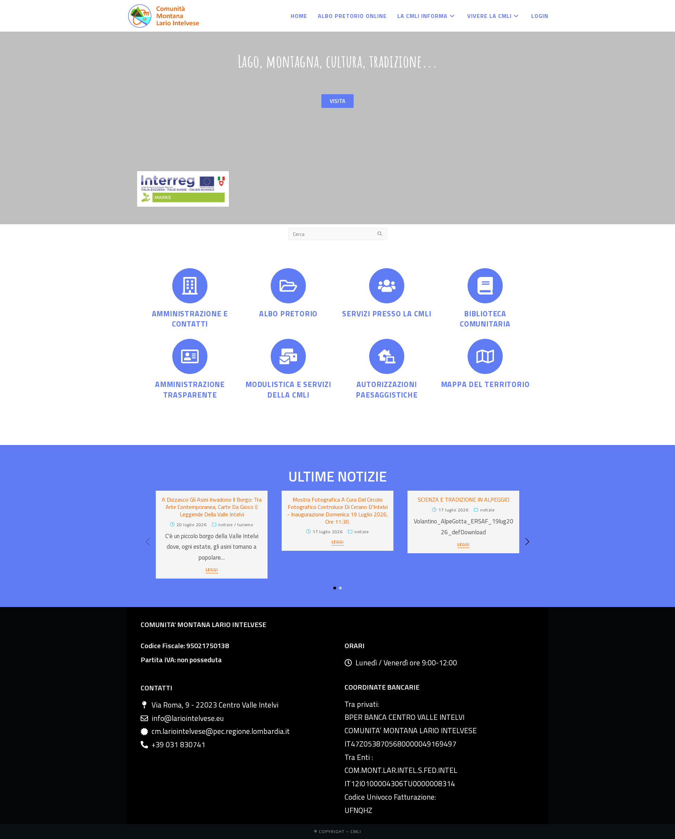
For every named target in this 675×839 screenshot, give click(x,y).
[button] (527, 542)
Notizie (225, 524)
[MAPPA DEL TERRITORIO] (485, 356)
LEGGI (212, 570)
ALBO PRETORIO (288, 313)
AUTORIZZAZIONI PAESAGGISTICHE (386, 389)
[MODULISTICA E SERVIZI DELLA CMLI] (288, 356)
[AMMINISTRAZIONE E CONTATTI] (189, 285)
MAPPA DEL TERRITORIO (485, 384)
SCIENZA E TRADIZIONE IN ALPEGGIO (463, 499)
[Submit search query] (380, 234)
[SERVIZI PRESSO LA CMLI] (386, 285)
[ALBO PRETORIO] (288, 285)
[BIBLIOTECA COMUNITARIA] (485, 285)
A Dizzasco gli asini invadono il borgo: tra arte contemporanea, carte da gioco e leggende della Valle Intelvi (212, 506)
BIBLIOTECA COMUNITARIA (485, 318)
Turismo (245, 524)
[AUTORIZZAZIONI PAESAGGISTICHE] (386, 356)
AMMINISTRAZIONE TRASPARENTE (190, 389)
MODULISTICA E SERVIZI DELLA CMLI (288, 389)
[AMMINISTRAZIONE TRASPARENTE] (189, 356)
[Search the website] (337, 233)
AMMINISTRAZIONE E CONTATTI (190, 318)
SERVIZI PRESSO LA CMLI (386, 313)
